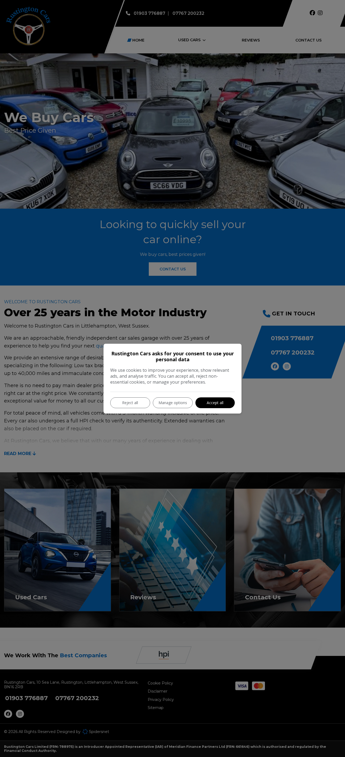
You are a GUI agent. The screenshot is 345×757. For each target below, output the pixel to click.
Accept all (215, 402)
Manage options (172, 402)
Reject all (130, 402)
